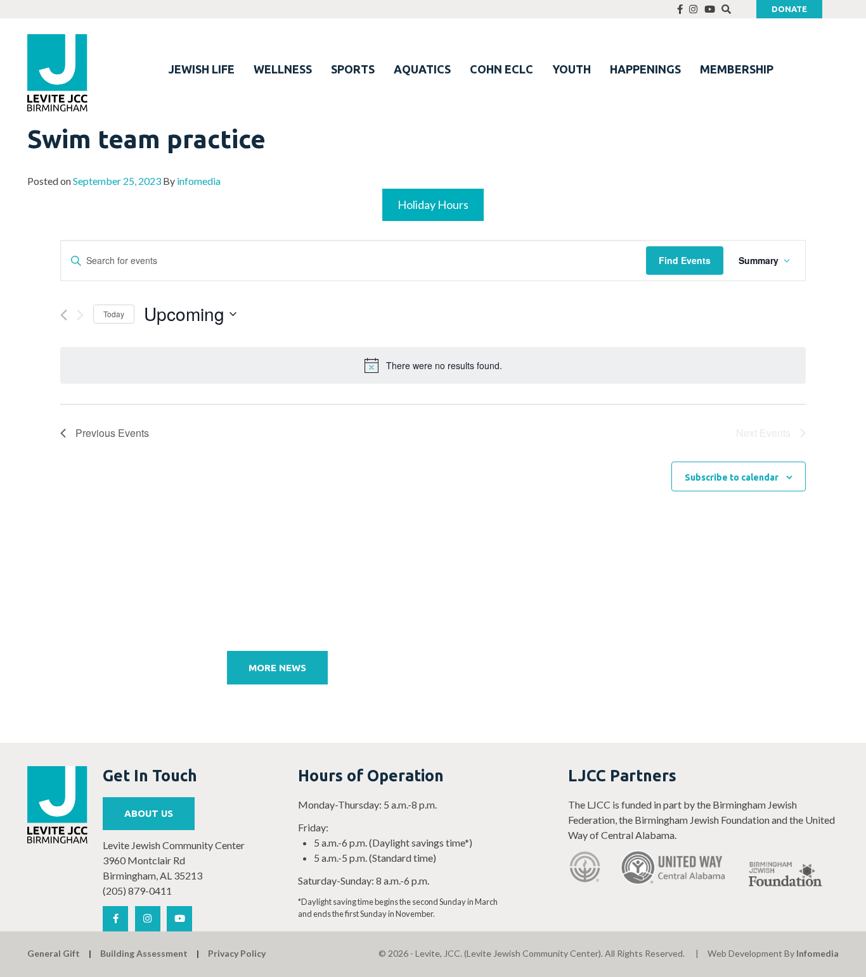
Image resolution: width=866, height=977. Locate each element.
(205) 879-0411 (137, 891)
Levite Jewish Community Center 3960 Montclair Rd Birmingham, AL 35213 (174, 860)
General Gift (53, 953)
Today (113, 313)
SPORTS (353, 69)
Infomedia (817, 953)
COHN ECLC (501, 69)
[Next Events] (80, 315)
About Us (148, 813)
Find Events (685, 260)
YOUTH (571, 69)
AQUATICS (422, 69)
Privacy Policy (237, 953)
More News (277, 667)
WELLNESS (283, 69)
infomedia (199, 181)
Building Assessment (144, 953)
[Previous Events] (63, 315)
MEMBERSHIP (736, 69)
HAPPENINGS (645, 69)
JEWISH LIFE (202, 69)
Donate (789, 8)
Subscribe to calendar (732, 477)
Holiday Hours (433, 204)
